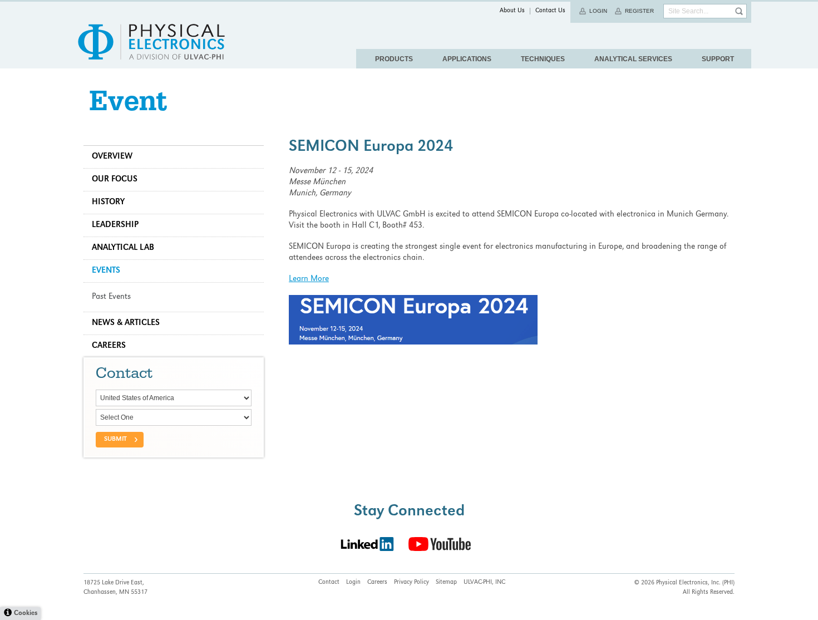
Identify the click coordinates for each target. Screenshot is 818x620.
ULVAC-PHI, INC (484, 582)
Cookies (25, 613)
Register (639, 11)
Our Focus (114, 179)
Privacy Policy (411, 582)
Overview (112, 156)
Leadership (115, 225)
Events (106, 271)
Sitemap (446, 582)
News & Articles (126, 323)
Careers (109, 346)
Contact (328, 582)
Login (598, 11)
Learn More (309, 279)
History (108, 202)
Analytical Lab (123, 248)
